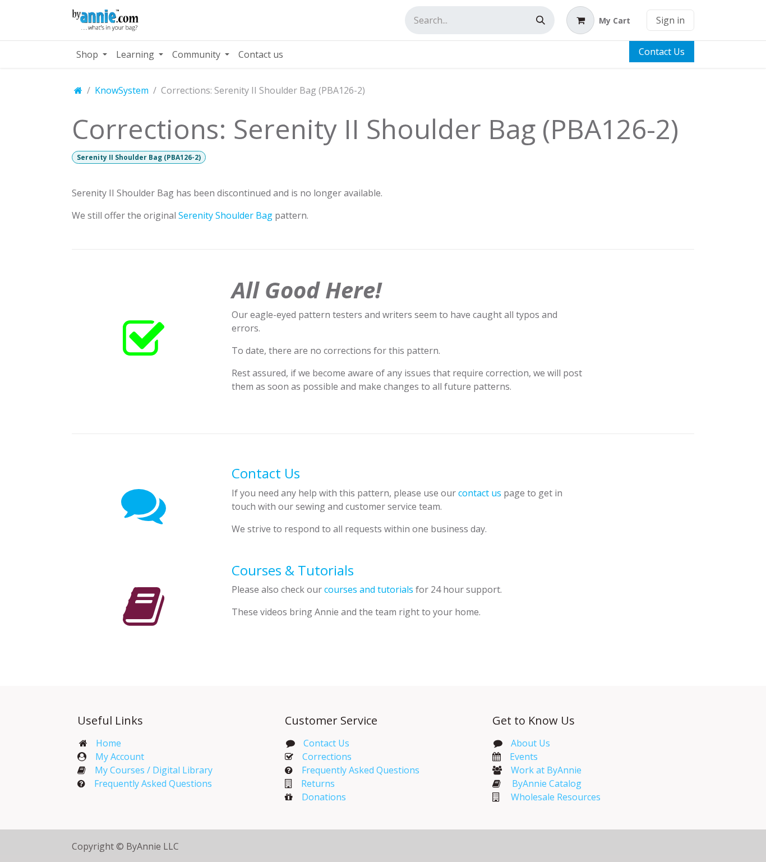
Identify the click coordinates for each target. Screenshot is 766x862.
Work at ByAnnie (546, 770)
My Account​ (119, 756)
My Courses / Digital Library (149, 770)
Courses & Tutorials (293, 570)
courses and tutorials (368, 589)
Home (108, 743)
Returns (318, 783)
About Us (530, 743)
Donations (324, 797)
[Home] (78, 90)
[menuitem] (92, 54)
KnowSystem (122, 90)
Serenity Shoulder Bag (225, 215)
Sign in (670, 20)
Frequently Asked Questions (153, 783)
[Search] (541, 20)
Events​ (524, 756)
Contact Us (662, 51)
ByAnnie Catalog (547, 783)
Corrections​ (327, 756)
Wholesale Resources (556, 797)
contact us (479, 493)
